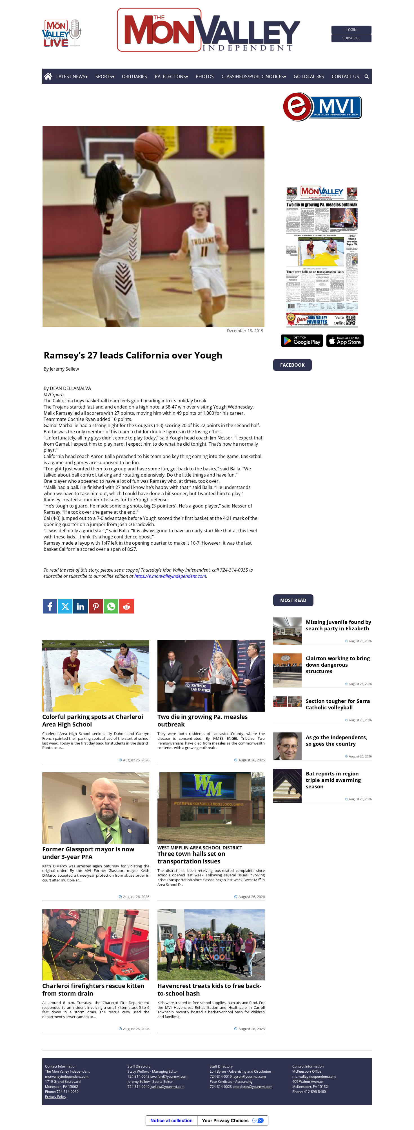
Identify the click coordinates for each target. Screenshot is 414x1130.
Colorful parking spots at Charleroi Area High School (92, 720)
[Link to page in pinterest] (96, 606)
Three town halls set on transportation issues (191, 857)
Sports (103, 76)
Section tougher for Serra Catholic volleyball (338, 704)
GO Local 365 (309, 76)
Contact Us (345, 76)
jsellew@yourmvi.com (167, 1086)
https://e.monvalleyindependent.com (170, 576)
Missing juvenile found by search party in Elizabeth (338, 625)
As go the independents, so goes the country (336, 740)
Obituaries (134, 76)
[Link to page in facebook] (50, 606)
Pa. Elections (170, 76)
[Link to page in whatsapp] (111, 606)
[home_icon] (48, 76)
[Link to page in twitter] (65, 606)
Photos (205, 76)
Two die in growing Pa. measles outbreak (202, 720)
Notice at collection (171, 1120)
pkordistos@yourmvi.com (252, 1086)
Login (351, 29)
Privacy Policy (55, 1096)
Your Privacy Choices (225, 1120)
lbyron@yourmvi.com (249, 1076)
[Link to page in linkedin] (80, 606)
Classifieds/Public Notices (253, 76)
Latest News (70, 76)
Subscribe (351, 38)
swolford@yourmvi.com (168, 1076)
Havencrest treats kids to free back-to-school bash (209, 989)
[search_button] (367, 76)
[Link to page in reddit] (126, 606)
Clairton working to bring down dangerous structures (338, 665)
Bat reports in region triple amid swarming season (333, 780)
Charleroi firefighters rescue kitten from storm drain (93, 989)
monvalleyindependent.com (66, 1076)
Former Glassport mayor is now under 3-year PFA (88, 853)
